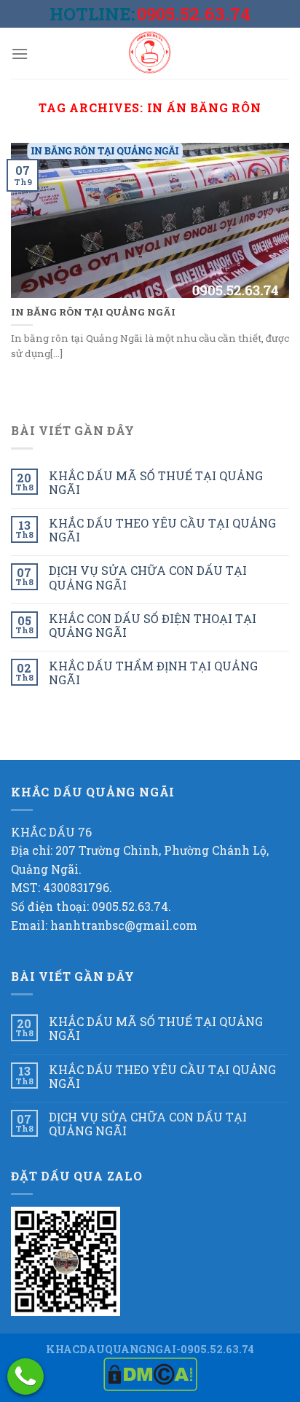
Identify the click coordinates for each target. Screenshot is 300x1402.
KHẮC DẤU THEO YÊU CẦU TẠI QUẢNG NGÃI (162, 530)
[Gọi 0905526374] (25, 1376)
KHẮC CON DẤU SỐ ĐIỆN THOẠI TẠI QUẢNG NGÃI (152, 625)
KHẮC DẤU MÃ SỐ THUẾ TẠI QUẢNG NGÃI (156, 482)
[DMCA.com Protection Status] (150, 1373)
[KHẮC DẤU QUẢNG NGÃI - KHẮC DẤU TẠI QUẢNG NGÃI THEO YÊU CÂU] (150, 53)
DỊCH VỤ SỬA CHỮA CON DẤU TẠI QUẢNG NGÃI (148, 577)
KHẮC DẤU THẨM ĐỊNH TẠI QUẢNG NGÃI (153, 672)
